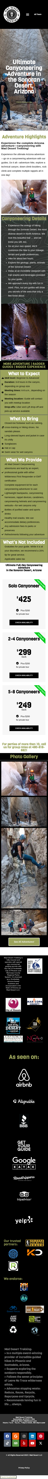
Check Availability (24, 102)
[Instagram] (24, 1436)
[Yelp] (24, 1443)
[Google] (15, 1436)
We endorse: (13, 1279)
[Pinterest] (40, 1436)
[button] (27, 14)
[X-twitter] (40, 1443)
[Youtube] (32, 1443)
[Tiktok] (7, 1443)
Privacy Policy (24, 1468)
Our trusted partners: (12, 1243)
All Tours (37, 14)
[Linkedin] (32, 1436)
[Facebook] (7, 1436)
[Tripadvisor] (15, 1443)
